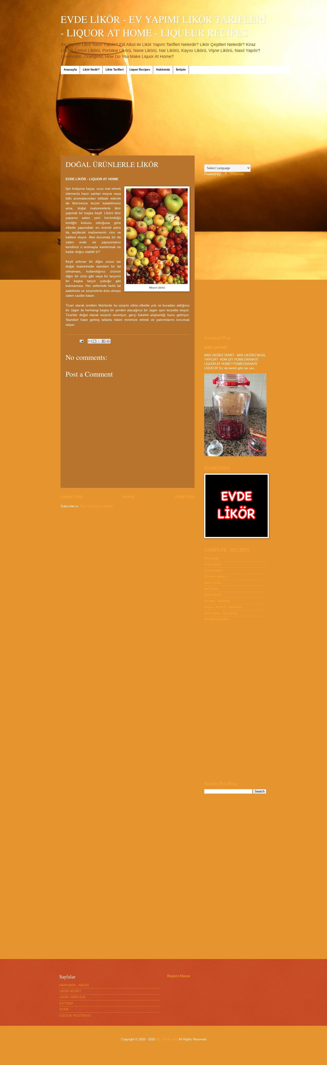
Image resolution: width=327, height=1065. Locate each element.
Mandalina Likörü (216, 619)
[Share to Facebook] (103, 341)
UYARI (64, 1009)
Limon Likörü (213, 570)
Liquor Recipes (140, 69)
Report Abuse (178, 976)
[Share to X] (99, 341)
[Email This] (90, 341)
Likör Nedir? (91, 69)
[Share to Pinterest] (108, 341)
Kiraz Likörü (212, 564)
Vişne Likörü (212, 595)
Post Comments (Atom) (96, 506)
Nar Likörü (211, 589)
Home (128, 496)
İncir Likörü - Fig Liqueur (221, 613)
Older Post (184, 496)
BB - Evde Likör (167, 1039)
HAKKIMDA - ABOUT (74, 985)
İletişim (181, 69)
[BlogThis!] (94, 341)
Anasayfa (70, 69)
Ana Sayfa (211, 558)
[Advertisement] (163, 114)
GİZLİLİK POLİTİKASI (74, 1015)
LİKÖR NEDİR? (70, 991)
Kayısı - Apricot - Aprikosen (223, 607)
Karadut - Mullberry (217, 601)
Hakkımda (163, 69)
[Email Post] (81, 341)
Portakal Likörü (214, 576)
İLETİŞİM (66, 1003)
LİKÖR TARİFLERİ (72, 997)
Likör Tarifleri (115, 69)
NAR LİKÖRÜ (215, 348)
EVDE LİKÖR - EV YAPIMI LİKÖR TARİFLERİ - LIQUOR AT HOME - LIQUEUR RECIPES (163, 25)
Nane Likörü (212, 583)
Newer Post (72, 496)
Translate (237, 174)
